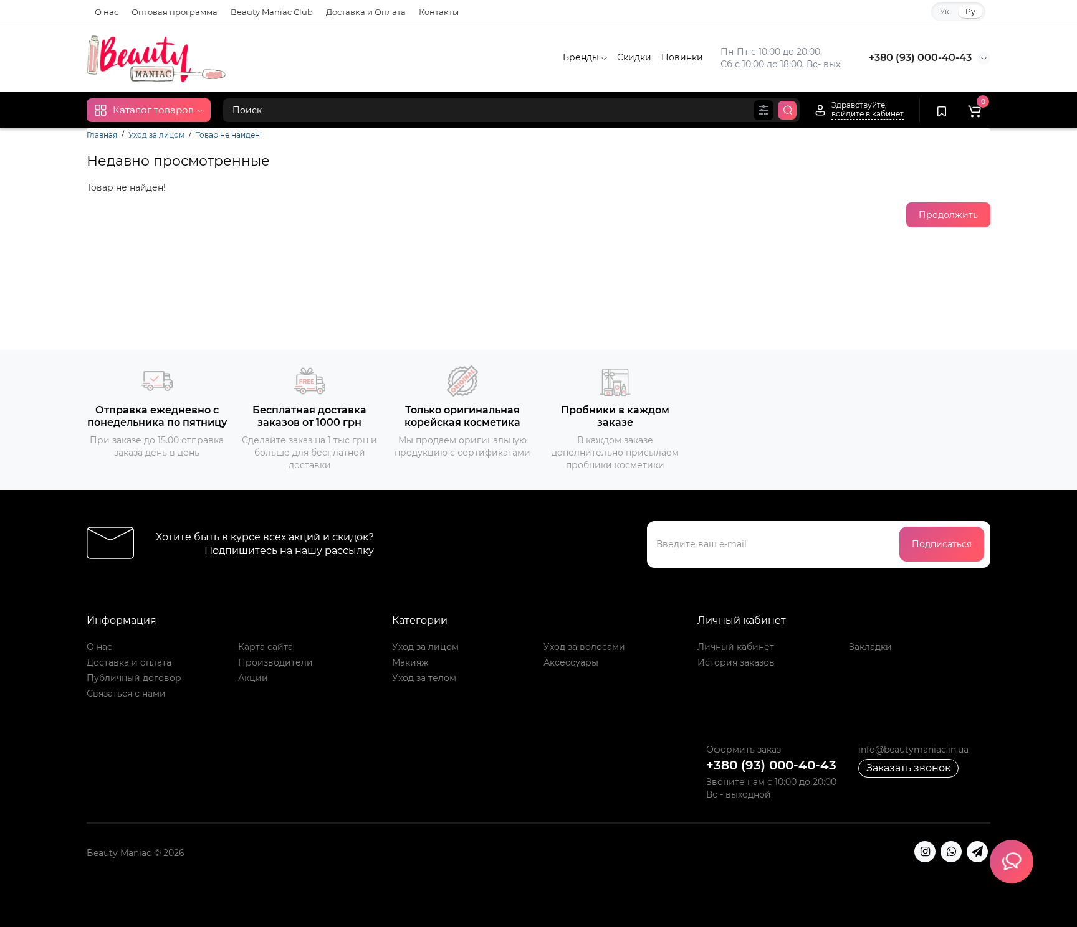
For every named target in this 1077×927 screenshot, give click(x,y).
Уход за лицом (156, 134)
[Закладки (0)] (942, 110)
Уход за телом (424, 678)
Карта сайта (265, 646)
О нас (106, 12)
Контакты (439, 12)
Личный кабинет (735, 646)
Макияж (410, 662)
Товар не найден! (229, 134)
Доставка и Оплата (366, 12)
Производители (275, 662)
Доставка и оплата (129, 662)
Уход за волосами (584, 646)
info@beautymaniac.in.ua (913, 749)
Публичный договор (134, 678)
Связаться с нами (126, 693)
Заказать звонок (908, 768)
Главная (102, 134)
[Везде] (763, 110)
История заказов (736, 662)
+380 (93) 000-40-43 (920, 58)
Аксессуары (570, 662)
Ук (944, 11)
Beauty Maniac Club (272, 12)
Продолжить (948, 214)
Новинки (682, 57)
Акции (253, 678)
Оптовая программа (175, 12)
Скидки (634, 57)
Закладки (870, 646)
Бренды (582, 57)
